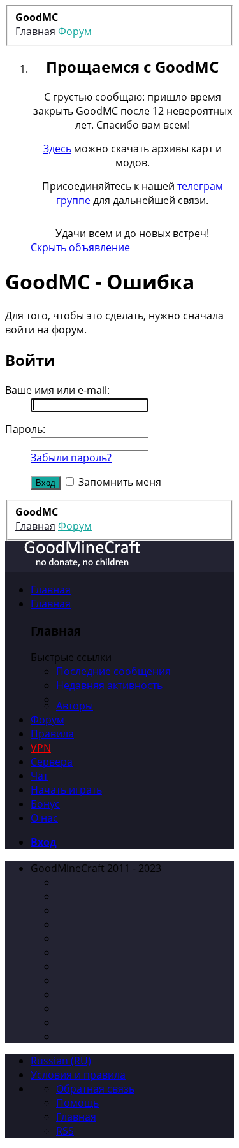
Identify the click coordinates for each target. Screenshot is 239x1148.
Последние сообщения (113, 671)
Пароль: (25, 429)
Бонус (45, 804)
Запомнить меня (118, 482)
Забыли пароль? (71, 458)
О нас (44, 818)
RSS (65, 1131)
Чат (39, 776)
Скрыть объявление (80, 247)
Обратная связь (95, 1089)
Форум (47, 720)
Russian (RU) (61, 1061)
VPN (41, 748)
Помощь (77, 1103)
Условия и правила (78, 1075)
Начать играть (66, 790)
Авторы (74, 706)
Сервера (52, 762)
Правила (52, 734)
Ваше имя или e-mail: (57, 390)
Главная (51, 590)
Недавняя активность (109, 685)
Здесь (57, 149)
